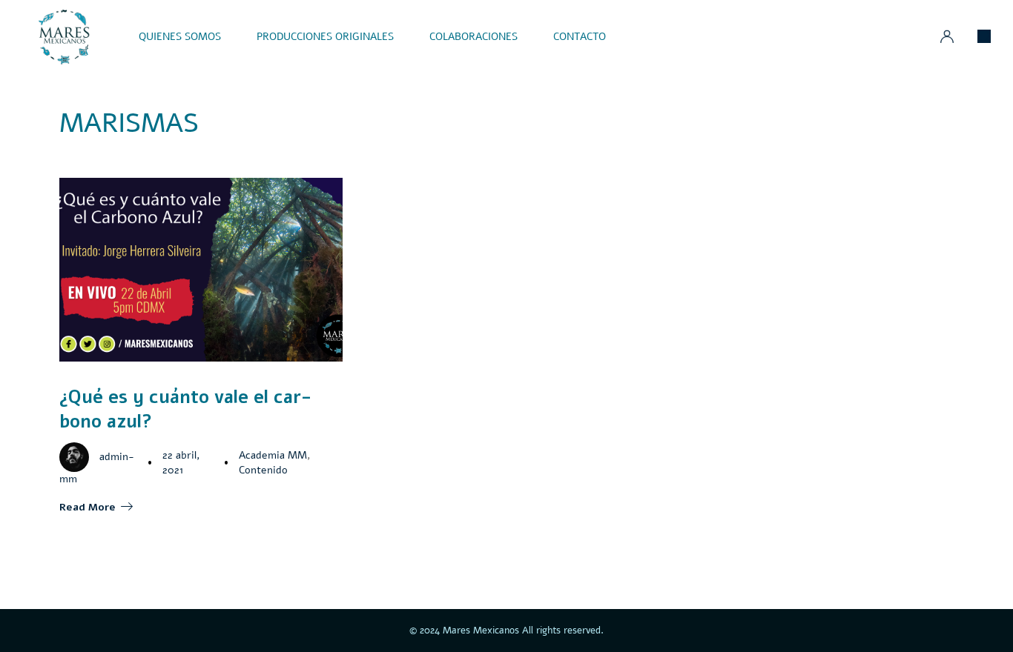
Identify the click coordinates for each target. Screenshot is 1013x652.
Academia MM (273, 455)
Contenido (263, 470)
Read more (87, 507)
